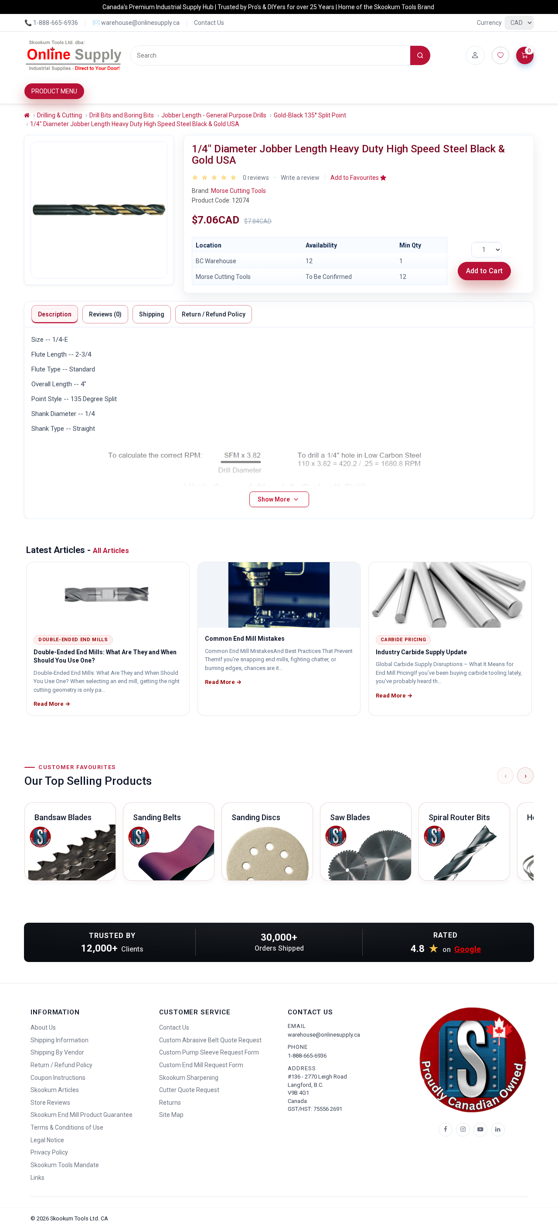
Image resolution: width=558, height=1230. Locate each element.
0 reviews (256, 177)
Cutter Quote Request (189, 1089)
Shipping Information (59, 1040)
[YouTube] (480, 1130)
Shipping (151, 314)
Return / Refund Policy (213, 314)
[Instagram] (463, 1130)
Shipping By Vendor (57, 1052)
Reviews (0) (105, 314)
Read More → (52, 704)
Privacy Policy (49, 1152)
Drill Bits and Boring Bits (121, 115)
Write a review (300, 177)
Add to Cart (484, 271)
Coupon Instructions (58, 1077)
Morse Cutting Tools (238, 190)
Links (37, 1177)
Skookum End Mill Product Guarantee (82, 1114)
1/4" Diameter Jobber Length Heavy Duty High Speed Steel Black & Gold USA (134, 123)
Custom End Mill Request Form (201, 1065)
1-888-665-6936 (307, 1055)
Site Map (171, 1114)
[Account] (475, 55)
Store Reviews (50, 1102)
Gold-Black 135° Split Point (310, 115)
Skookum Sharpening (188, 1077)
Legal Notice (47, 1140)
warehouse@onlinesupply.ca (324, 1034)
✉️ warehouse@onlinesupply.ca (136, 22)
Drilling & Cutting (59, 115)
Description (54, 314)
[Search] (420, 55)
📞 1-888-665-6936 (51, 22)
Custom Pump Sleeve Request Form (209, 1052)
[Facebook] (446, 1130)
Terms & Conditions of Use (67, 1127)
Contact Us (209, 22)
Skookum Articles (55, 1089)
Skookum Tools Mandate (65, 1164)
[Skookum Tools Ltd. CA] (73, 55)
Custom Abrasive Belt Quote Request (210, 1040)
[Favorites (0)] (500, 55)
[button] (358, 177)
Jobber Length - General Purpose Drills (213, 115)
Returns (170, 1102)
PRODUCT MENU (54, 91)
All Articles (111, 550)
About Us (43, 1027)
